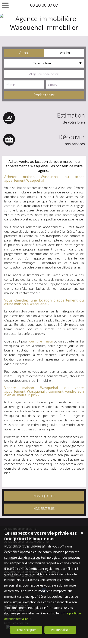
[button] (24, 53)
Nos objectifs (44, 496)
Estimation (71, 118)
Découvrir (72, 139)
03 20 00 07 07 (44, 5)
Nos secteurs (44, 509)
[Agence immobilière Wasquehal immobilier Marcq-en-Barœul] (44, 36)
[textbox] (44, 74)
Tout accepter (26, 630)
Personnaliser (60, 630)
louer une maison (41, 341)
